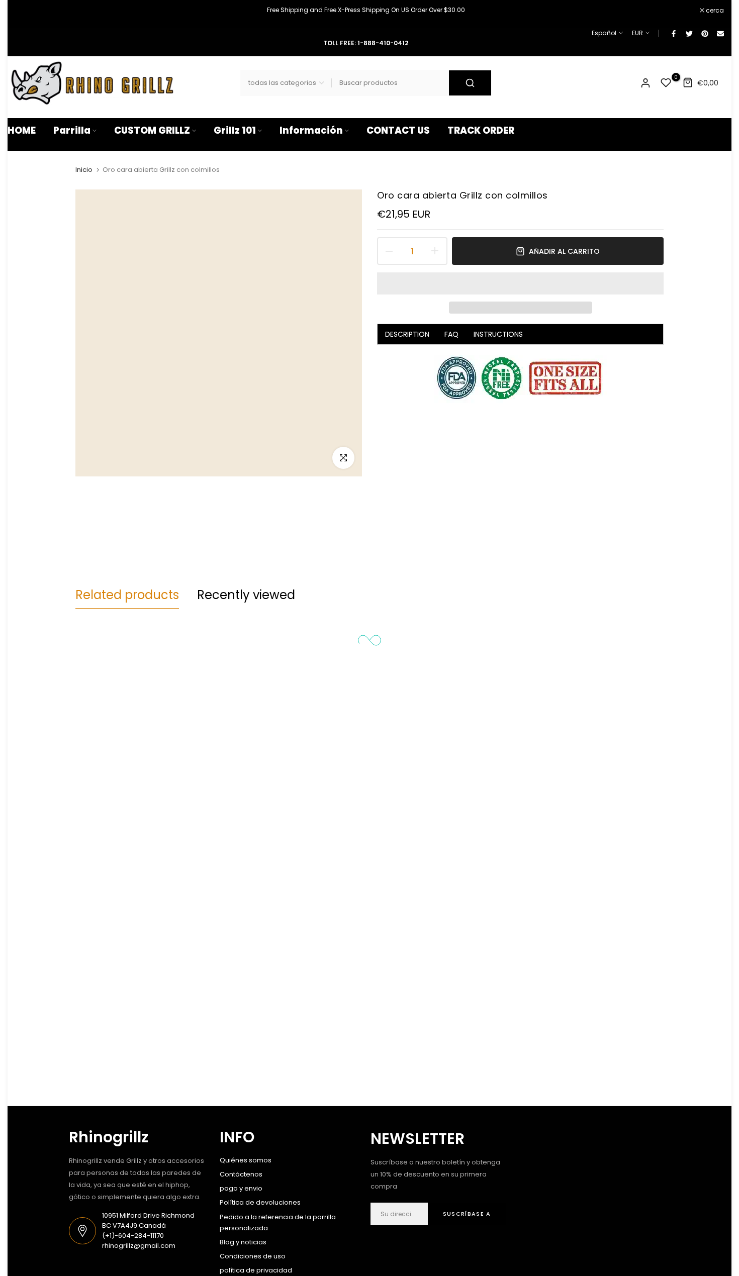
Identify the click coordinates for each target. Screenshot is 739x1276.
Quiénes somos (245, 1160)
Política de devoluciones (260, 1202)
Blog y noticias (243, 1242)
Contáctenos (241, 1174)
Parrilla (71, 130)
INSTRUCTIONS (498, 334)
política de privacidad (256, 1270)
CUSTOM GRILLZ (152, 130)
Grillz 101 (235, 130)
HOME (22, 130)
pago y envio (241, 1188)
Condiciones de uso (253, 1256)
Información (311, 130)
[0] (666, 82)
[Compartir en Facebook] (673, 33)
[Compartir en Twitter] (689, 33)
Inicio (84, 169)
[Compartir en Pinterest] (704, 33)
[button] (520, 283)
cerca (22, 11)
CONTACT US (398, 130)
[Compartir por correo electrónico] (720, 33)
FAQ (451, 334)
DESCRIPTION (407, 334)
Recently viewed (246, 594)
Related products (127, 594)
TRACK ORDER (480, 130)
